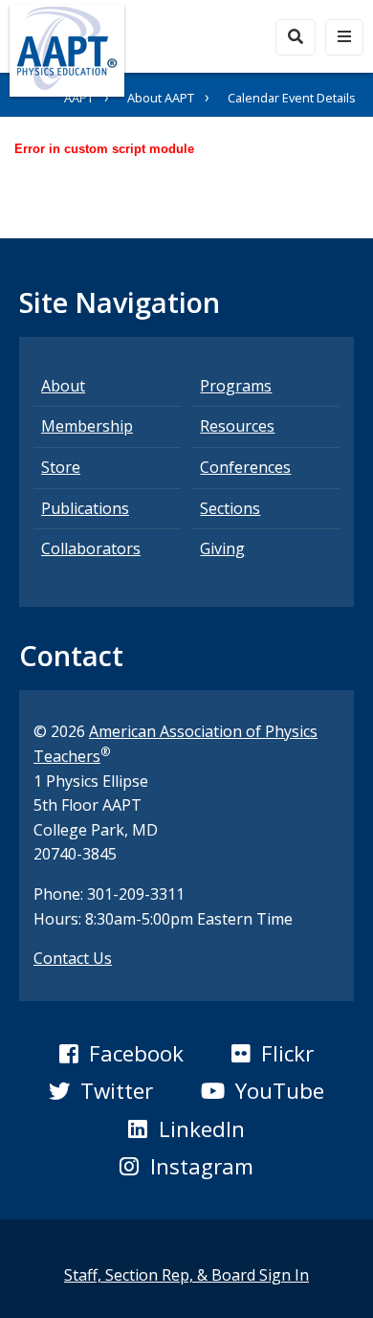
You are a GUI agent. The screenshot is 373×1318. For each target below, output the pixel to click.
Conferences (245, 467)
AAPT (79, 97)
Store (60, 467)
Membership (87, 425)
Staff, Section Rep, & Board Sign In (186, 1274)
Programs (236, 385)
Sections (230, 508)
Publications (85, 508)
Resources (237, 425)
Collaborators (91, 548)
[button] (121, 1054)
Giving (222, 548)
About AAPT (160, 97)
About (63, 385)
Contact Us (72, 958)
